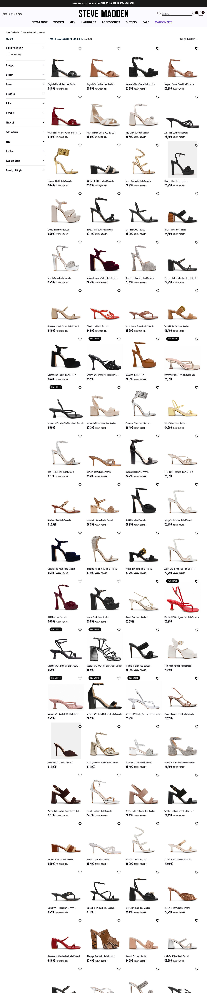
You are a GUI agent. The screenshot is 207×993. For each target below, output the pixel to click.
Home (8, 32)
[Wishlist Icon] (80, 48)
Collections (16, 32)
